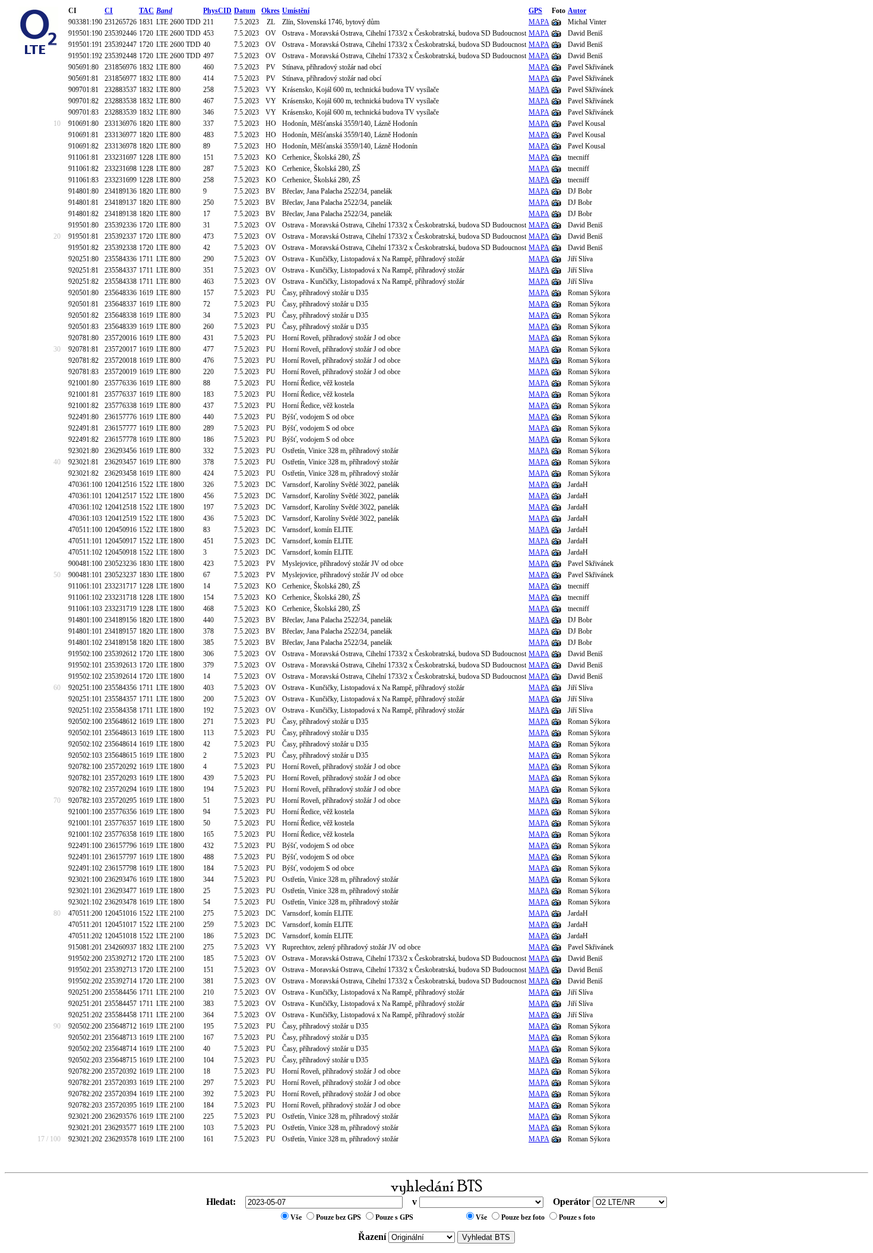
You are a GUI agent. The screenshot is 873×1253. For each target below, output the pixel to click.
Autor (577, 11)
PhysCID (217, 11)
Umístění (295, 11)
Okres (270, 11)
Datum (244, 11)
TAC (146, 11)
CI (109, 11)
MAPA (539, 22)
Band (164, 11)
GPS (535, 11)
